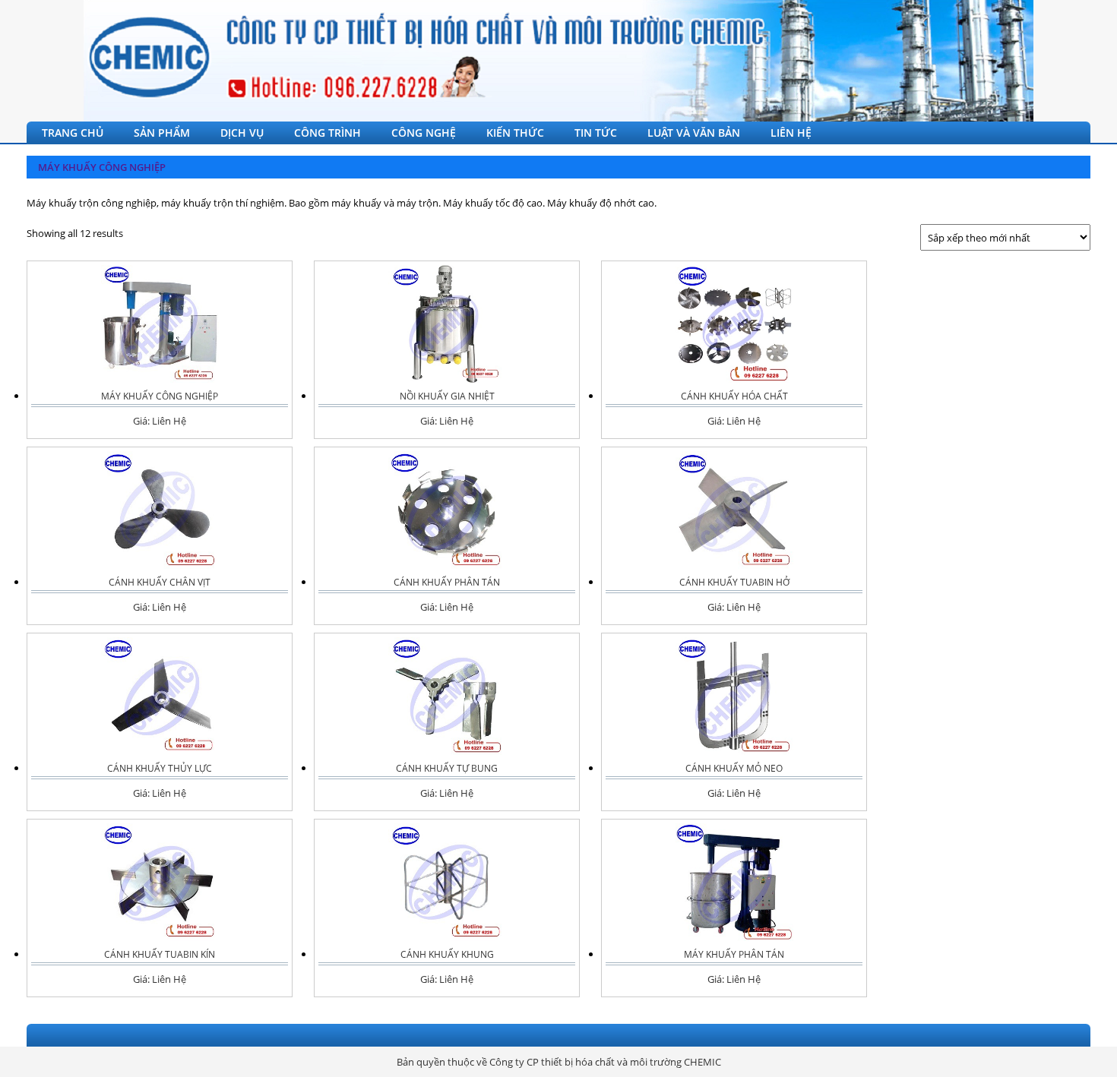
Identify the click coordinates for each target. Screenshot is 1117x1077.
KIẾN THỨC (515, 132)
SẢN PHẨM (162, 132)
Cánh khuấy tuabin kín (159, 954)
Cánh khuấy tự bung (447, 768)
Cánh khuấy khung (447, 954)
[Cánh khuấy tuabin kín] (159, 882)
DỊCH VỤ (242, 132)
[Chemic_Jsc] (558, 61)
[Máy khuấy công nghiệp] (159, 324)
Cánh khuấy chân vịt (159, 582)
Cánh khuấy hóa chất (734, 396)
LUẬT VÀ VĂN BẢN (693, 132)
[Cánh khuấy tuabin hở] (734, 510)
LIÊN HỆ (791, 132)
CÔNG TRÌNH (327, 132)
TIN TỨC (595, 132)
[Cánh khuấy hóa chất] (734, 324)
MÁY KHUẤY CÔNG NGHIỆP (102, 167)
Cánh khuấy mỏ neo (734, 768)
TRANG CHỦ (72, 132)
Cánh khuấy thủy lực (159, 768)
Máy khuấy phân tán (734, 954)
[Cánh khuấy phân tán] (446, 510)
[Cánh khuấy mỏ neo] (734, 696)
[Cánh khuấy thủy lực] (159, 696)
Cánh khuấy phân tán (447, 582)
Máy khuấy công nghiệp (159, 396)
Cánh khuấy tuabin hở (734, 582)
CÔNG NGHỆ (423, 132)
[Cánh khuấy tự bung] (446, 696)
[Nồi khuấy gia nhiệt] (446, 324)
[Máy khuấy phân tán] (734, 882)
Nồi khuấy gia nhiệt (447, 396)
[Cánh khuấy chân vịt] (159, 510)
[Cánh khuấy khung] (446, 882)
